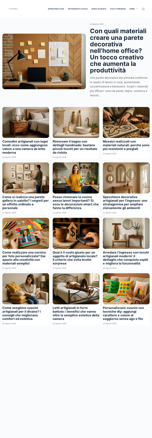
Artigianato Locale (78, 9)
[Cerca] (143, 9)
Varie (132, 9)
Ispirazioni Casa (56, 9)
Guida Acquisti (98, 9)
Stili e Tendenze (118, 9)
